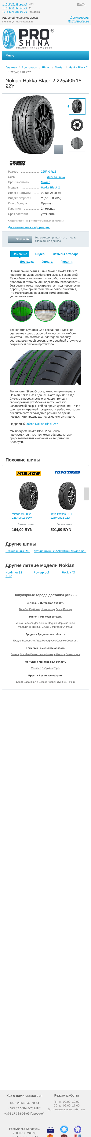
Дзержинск (40, 623)
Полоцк (67, 609)
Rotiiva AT (68, 572)
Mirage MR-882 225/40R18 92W (22, 515)
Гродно (17, 640)
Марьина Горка (66, 623)
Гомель (15, 654)
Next (77, 154)
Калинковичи (38, 654)
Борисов (28, 623)
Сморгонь (72, 640)
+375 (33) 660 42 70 (14, 4)
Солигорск (56, 626)
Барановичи (31, 681)
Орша (59, 609)
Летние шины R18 (18, 551)
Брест (19, 681)
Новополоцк (48, 609)
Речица (60, 654)
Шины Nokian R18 (74, 551)
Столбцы (67, 626)
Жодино (52, 623)
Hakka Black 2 (50, 187)
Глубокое (34, 609)
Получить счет (79, 17)
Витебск (24, 609)
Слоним (61, 640)
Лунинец (62, 681)
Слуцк (45, 626)
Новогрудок (49, 640)
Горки (57, 668)
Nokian (45, 182)
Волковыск (28, 640)
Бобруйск (47, 668)
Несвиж (36, 626)
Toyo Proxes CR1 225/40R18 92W (61, 515)
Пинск (71, 681)
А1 (24, 1103)
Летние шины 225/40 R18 (51, 551)
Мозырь (51, 654)
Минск (19, 623)
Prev (77, 95)
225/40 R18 (48, 171)
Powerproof (41, 572)
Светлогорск (73, 654)
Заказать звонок (78, 21)
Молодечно (24, 626)
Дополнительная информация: (29, 227)
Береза (43, 681)
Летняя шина (56, 177)
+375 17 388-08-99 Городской (24, 1113)
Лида (38, 640)
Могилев (36, 668)
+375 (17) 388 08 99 (14, 11)
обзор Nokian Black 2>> (42, 423)
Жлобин (25, 654)
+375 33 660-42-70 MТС (24, 1108)
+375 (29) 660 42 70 (14, 8)
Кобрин (52, 681)
